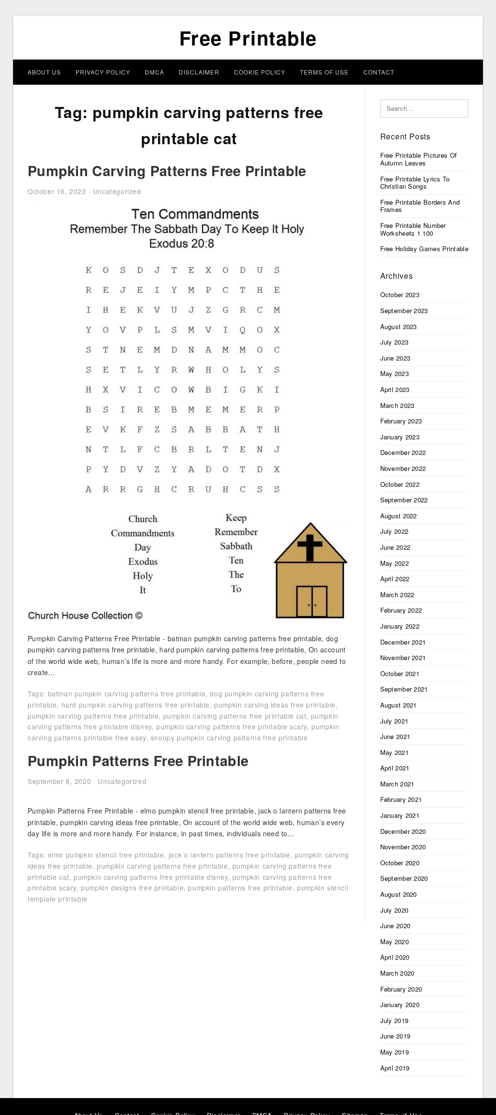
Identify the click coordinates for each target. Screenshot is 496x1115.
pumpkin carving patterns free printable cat (235, 716)
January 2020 (400, 1004)
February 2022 (401, 610)
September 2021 (404, 688)
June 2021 (395, 736)
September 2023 (404, 310)
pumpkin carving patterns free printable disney (151, 877)
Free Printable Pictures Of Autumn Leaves (418, 159)
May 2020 (394, 941)
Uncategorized (117, 191)
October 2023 (400, 294)
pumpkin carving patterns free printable (93, 716)
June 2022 (395, 547)
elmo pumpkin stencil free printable (106, 854)
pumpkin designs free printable (132, 887)
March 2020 (397, 973)
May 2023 (394, 373)
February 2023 (401, 420)
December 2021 (403, 642)
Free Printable (248, 37)
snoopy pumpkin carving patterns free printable (229, 737)
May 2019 (394, 1051)
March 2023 (397, 405)
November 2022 (403, 468)
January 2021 (400, 815)
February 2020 (401, 989)
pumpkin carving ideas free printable (275, 704)
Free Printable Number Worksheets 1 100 (413, 229)
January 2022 (400, 626)
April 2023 (395, 389)
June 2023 (395, 357)
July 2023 (394, 342)
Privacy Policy (103, 72)
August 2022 (398, 515)
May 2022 (394, 563)
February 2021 (401, 799)
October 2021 (400, 673)
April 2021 (395, 767)
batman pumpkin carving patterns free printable (127, 693)
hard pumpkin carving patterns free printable (136, 704)
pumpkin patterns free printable (240, 887)
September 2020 (404, 878)
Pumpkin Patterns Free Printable (138, 760)
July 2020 (394, 910)
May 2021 (394, 752)
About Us (44, 72)
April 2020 (395, 957)
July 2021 (394, 720)
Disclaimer (199, 72)
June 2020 (395, 925)
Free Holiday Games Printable (424, 248)
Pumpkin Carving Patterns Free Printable (167, 171)
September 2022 (404, 499)
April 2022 (395, 578)
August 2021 (398, 704)
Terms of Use (324, 72)
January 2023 (400, 436)
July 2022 (394, 531)
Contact (378, 72)
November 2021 (403, 657)
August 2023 (398, 326)
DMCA (154, 72)
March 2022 (397, 594)
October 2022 (400, 484)
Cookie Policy (259, 72)
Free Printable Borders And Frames (420, 205)
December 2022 (403, 452)
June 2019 (395, 1035)
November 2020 (403, 846)
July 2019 (394, 1020)
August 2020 (398, 894)
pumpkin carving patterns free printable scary (231, 726)
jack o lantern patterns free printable (230, 854)
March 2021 (397, 783)
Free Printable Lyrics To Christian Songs (415, 182)
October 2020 (400, 862)
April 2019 (395, 1067)
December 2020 (403, 831)
